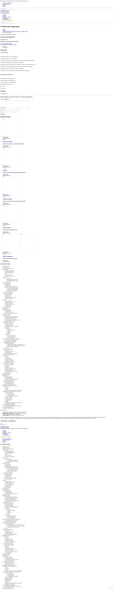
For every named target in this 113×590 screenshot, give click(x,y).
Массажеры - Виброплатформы (11, 371)
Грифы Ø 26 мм (8, 295)
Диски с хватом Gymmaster (13, 288)
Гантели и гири (5, 269)
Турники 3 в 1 (7, 357)
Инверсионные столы (9, 383)
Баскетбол (7, 350)
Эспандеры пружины (11, 335)
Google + (12, 44)
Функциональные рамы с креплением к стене (16, 344)
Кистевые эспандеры (12, 336)
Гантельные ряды (8, 275)
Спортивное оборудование (8, 348)
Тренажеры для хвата (9, 325)
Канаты (6, 347)
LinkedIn (8, 44)
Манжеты (9, 332)
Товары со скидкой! (8, 20)
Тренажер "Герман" (9, 377)
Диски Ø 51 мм (8, 285)
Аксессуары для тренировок (8, 354)
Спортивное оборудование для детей (10, 385)
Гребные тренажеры (7, 314)
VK (8, 427)
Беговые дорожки (6, 266)
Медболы (7, 365)
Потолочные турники (9, 360)
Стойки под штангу (8, 399)
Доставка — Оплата (7, 17)
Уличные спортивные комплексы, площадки (13, 390)
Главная (4, 14)
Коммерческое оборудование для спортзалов (12, 391)
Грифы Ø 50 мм (8, 296)
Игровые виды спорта (9, 351)
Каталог (4, 15)
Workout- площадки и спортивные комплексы (11, 338)
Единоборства (5, 375)
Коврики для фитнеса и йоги (10, 369)
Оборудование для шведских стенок (12, 319)
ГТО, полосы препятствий (8, 407)
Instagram (6, 427)
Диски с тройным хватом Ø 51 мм (11, 287)
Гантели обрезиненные (9, 270)
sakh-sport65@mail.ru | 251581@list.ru (13, 414)
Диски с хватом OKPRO (12, 290)
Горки (6, 386)
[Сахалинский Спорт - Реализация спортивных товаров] (5, 10)
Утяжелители (7, 328)
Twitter (5, 44)
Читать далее (5, 137)
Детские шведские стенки (10, 320)
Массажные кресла (6, 374)
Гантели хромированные (9, 271)
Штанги (4, 277)
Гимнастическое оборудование (11, 353)
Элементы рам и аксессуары (13, 346)
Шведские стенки (6, 315)
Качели (6, 389)
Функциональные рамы (9, 343)
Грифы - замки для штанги (8, 293)
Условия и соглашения (7, 2)
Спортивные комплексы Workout (11, 339)
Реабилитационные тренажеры (9, 404)
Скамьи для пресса (9, 303)
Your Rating (2, 99)
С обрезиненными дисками (13, 279)
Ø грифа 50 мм (8, 281)
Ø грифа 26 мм (8, 278)
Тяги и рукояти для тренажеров (11, 313)
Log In (4, 5)
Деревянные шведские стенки (11, 316)
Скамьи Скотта (8, 305)
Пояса (9, 333)
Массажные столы (6, 373)
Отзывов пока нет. (4, 39)
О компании (5, 18)
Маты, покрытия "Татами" (10, 380)
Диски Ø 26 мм (8, 284)
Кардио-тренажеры (9, 392)
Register (4, 6)
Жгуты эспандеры (11, 337)
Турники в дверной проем (10, 361)
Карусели (7, 388)
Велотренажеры (6, 267)
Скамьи (4, 299)
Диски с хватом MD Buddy (13, 289)
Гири (6, 274)
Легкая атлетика (8, 352)
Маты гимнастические (9, 364)
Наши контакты (6, 19)
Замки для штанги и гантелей (10, 297)
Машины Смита (8, 310)
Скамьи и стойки (8, 43)
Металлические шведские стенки (11, 317)
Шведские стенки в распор (10, 318)
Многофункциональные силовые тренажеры (13, 402)
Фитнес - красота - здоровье (8, 363)
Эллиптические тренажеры (8, 268)
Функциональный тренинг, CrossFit (9, 342)
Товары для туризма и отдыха (8, 408)
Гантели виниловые (8, 272)
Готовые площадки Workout (10, 341)
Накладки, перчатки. (9, 324)
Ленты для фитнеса (9, 370)
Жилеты (9, 331)
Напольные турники (9, 362)
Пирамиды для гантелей (9, 276)
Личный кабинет (6, 4)
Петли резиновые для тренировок (11, 326)
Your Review (3, 107)
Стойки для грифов (8, 298)
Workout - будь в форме (7, 322)
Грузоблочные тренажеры (10, 403)
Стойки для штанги (6, 307)
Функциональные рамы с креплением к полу (16, 345)
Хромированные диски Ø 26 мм (11, 286)
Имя (1, 109)
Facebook (2, 44)
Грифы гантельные (8, 294)
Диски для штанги (6, 283)
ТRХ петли (7, 327)
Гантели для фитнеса (9, 367)
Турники (6, 401)
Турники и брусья (6, 355)
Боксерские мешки (9, 376)
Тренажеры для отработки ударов (11, 379)
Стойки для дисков (8, 291)
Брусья (6, 356)
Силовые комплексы (7, 309)
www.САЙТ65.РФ (11, 421)
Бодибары (7, 366)
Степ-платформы (8, 372)
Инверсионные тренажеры (8, 381)
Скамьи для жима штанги (10, 301)
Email (15, 44)
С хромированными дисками (13, 280)
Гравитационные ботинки (10, 382)
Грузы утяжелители (11, 329)
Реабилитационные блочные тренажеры (13, 405)
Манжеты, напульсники (9, 323)
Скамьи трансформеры (9, 304)
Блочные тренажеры (9, 312)
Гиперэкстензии (8, 306)
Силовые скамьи (8, 300)
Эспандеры (7, 334)
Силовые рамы (5, 308)
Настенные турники (9, 358)
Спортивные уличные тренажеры (9, 384)
